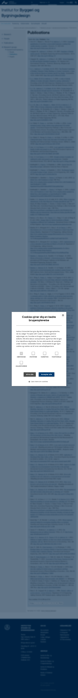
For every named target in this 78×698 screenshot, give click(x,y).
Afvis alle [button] (30, 374)
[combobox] (63, 315)
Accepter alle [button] (46, 374)
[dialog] (39, 349)
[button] (39, 381)
